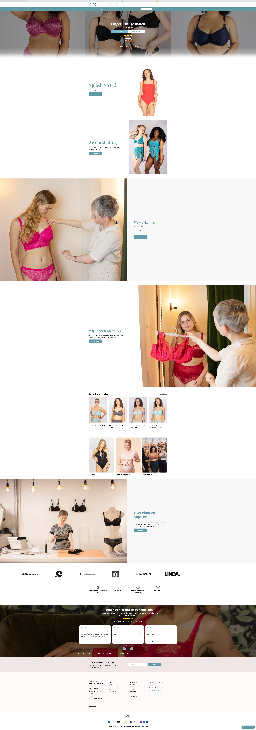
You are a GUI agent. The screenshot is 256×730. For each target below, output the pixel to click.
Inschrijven (154, 664)
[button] (165, 4)
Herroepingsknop (133, 696)
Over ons (111, 679)
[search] (128, 4)
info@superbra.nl (153, 679)
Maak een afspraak (153, 687)
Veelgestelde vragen (133, 679)
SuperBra (113, 726)
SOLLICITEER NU (95, 341)
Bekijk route (91, 684)
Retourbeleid (132, 684)
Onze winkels (150, 1)
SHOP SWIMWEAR (95, 153)
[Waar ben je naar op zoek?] (145, 4)
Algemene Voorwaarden (134, 693)
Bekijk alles (163, 394)
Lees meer (140, 530)
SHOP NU (119, 31)
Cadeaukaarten (132, 691)
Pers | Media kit (112, 691)
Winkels (110, 684)
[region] (128, 634)
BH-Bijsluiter (132, 689)
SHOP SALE (95, 94)
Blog (110, 682)
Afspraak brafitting (133, 686)
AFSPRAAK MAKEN (136, 31)
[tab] (123, 645)
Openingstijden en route (134, 682)
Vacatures (111, 689)
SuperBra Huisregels (113, 686)
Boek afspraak (140, 237)
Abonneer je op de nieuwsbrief (156, 682)
